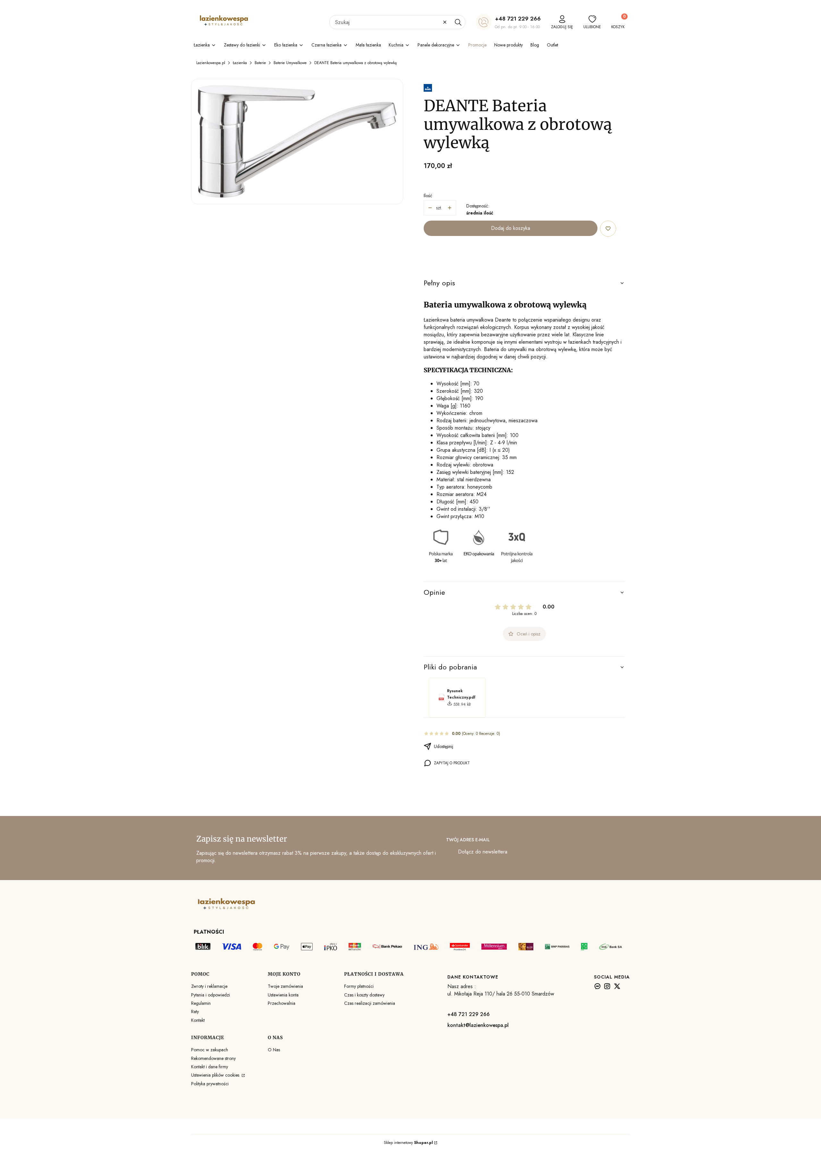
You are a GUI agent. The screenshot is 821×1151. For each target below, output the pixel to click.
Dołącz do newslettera (482, 851)
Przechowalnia (281, 1003)
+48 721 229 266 (518, 18)
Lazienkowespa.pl (210, 63)
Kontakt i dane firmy (209, 1066)
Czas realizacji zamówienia (369, 1003)
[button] (458, 22)
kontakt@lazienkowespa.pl (478, 1025)
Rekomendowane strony (213, 1058)
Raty (195, 1011)
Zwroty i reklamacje (209, 986)
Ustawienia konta (283, 995)
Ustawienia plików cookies (216, 1075)
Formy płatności (359, 986)
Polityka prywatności (210, 1083)
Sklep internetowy (408, 1143)
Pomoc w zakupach (209, 1049)
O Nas (274, 1049)
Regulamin (201, 1003)
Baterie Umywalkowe (290, 63)
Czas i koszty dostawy (364, 995)
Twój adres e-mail (468, 839)
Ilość (428, 195)
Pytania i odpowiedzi (210, 995)
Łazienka (240, 63)
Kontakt (198, 1020)
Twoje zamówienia (285, 986)
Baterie (260, 63)
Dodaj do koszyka (510, 228)
